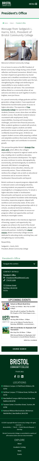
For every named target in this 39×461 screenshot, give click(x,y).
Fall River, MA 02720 (10, 288)
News (19, 451)
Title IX (15, 427)
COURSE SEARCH (19, 349)
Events (19, 454)
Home (6, 23)
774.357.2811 (19, 372)
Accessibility (7, 427)
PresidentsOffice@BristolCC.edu (17, 278)
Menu (32, 4)
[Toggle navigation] (34, 264)
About (12, 23)
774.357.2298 (11, 280)
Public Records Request (26, 427)
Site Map (19, 429)
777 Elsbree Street (9, 285)
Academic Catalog (19, 447)
